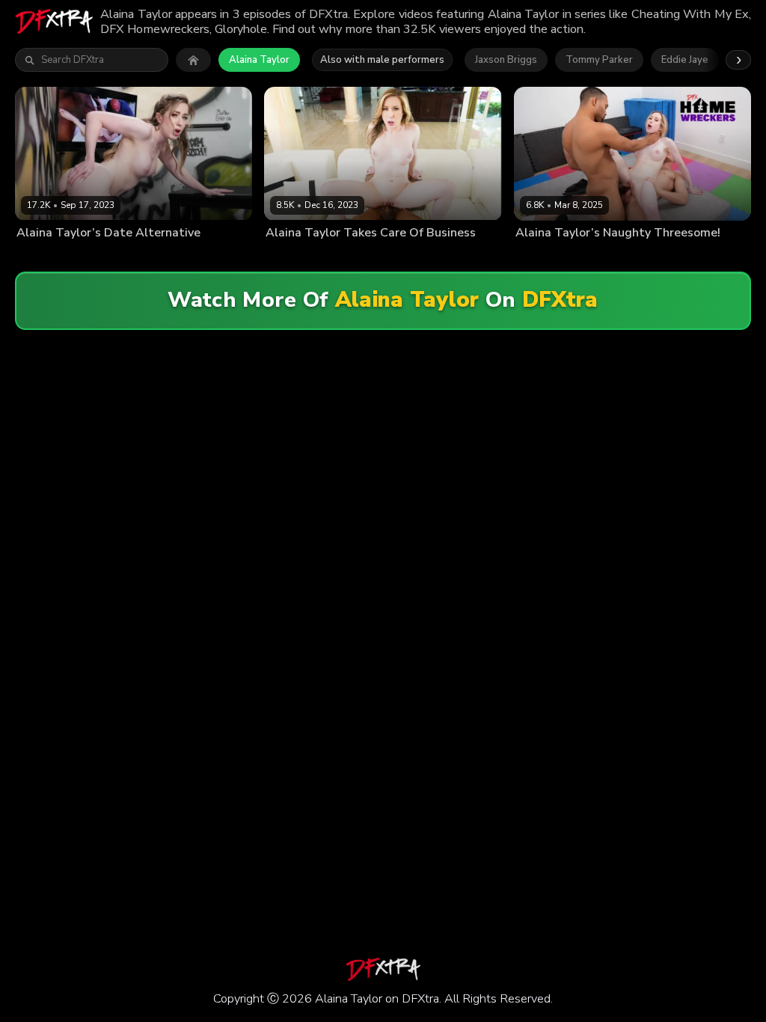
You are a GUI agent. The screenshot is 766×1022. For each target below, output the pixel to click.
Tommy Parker (599, 60)
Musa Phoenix (111, 256)
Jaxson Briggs (506, 60)
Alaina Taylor (259, 60)
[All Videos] (193, 60)
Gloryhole (178, 256)
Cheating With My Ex (435, 256)
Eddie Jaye (684, 60)
